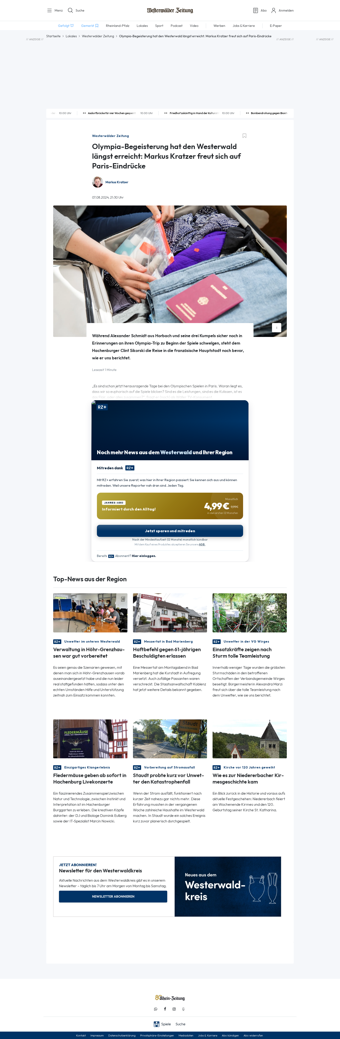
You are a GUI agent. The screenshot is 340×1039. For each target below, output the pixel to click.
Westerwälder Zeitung (98, 36)
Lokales (71, 36)
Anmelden (286, 10)
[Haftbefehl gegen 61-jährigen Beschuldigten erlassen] (170, 612)
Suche (80, 10)
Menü (58, 10)
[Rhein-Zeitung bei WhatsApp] (155, 1009)
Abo (264, 10)
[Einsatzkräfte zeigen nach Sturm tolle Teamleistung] (250, 612)
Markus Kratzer (116, 182)
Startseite (53, 36)
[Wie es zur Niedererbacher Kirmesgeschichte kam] (250, 738)
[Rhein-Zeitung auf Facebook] (165, 1009)
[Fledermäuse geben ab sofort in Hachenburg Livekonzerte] (90, 738)
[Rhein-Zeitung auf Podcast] (183, 1009)
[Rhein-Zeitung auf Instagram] (174, 1009)
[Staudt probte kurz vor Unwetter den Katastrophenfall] (170, 738)
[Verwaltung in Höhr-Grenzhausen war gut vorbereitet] (90, 612)
